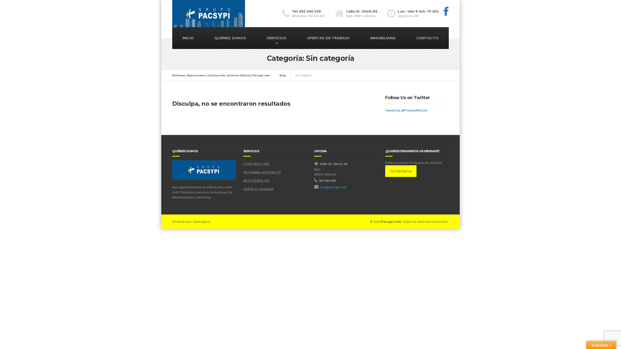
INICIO (188, 38)
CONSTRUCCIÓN (256, 164)
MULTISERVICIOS (256, 181)
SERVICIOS (276, 38)
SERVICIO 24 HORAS (258, 189)
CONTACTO (427, 38)
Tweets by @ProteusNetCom (406, 110)
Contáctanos (401, 171)
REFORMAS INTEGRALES (262, 172)
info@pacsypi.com (333, 187)
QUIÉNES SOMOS (230, 38)
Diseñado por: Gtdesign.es (191, 221)
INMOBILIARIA (383, 38)
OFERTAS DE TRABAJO (328, 38)
